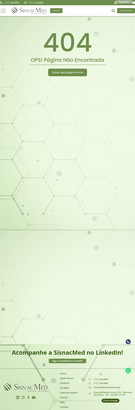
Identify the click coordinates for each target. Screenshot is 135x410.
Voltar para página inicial (67, 72)
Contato (64, 407)
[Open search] (113, 11)
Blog (62, 402)
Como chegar (110, 400)
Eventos (64, 397)
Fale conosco (126, 10)
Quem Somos (67, 378)
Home (56, 10)
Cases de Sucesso (69, 392)
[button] (3, 11)
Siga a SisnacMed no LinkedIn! (67, 360)
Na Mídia (64, 388)
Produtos (64, 383)
